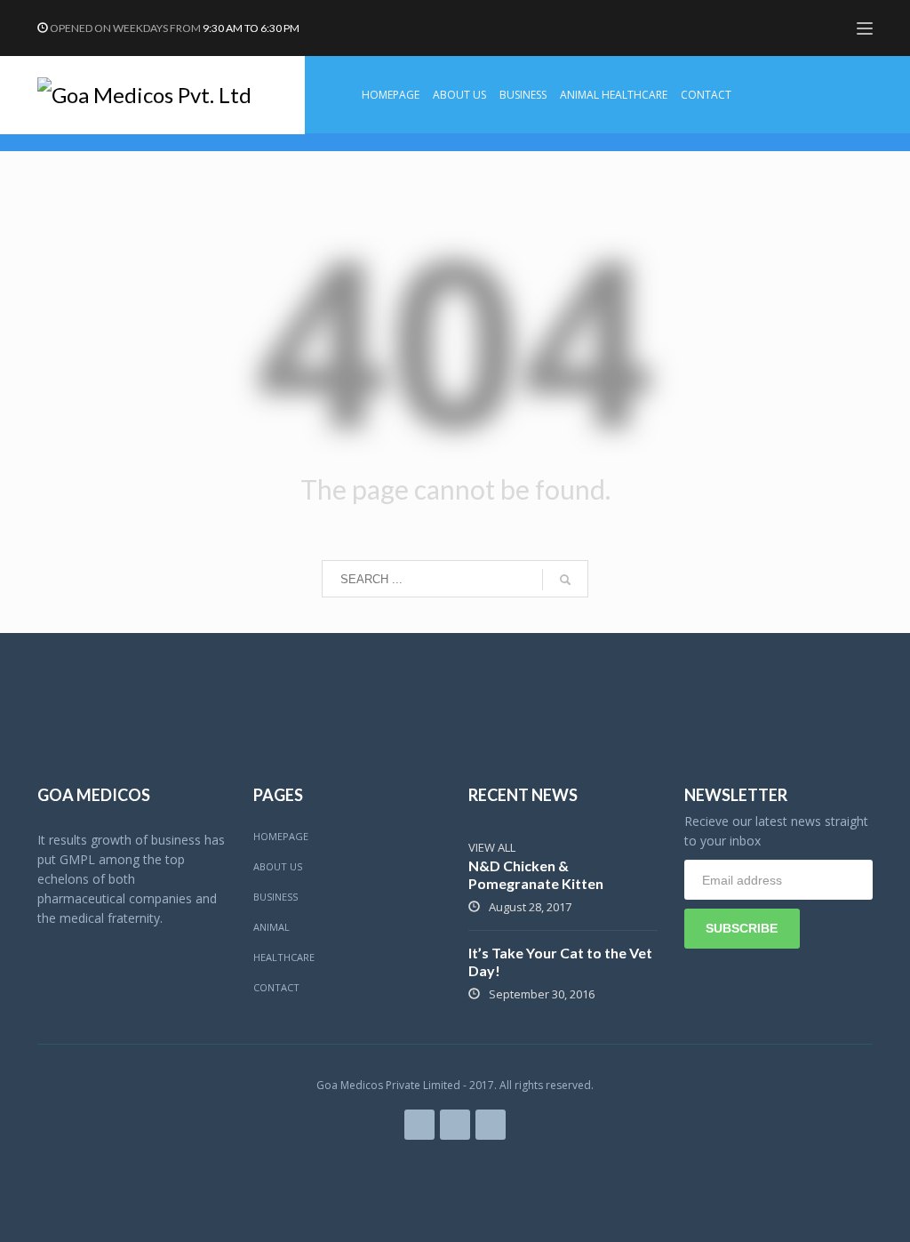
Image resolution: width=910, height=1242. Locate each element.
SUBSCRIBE (742, 928)
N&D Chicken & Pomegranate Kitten (535, 874)
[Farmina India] (419, 1125)
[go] (565, 579)
